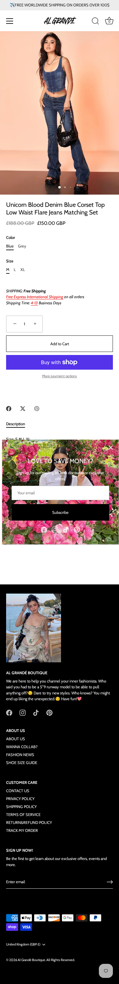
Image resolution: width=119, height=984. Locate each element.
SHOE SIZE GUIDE (21, 762)
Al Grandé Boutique (31, 960)
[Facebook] (44, 529)
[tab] (18, 424)
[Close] (110, 447)
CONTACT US (17, 790)
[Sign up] (110, 882)
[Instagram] (55, 529)
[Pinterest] (77, 529)
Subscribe (60, 512)
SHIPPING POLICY (21, 806)
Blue (10, 246)
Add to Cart (59, 343)
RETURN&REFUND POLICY (29, 822)
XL (22, 269)
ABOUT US (15, 738)
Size (9, 261)
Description (15, 423)
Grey (22, 246)
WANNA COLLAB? (22, 746)
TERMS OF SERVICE (23, 814)
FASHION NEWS (20, 754)
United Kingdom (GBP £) (23, 944)
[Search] (95, 22)
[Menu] (9, 21)
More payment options (59, 376)
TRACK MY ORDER (22, 830)
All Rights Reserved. (60, 960)
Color (10, 237)
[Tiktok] (66, 529)
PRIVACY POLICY (20, 798)
